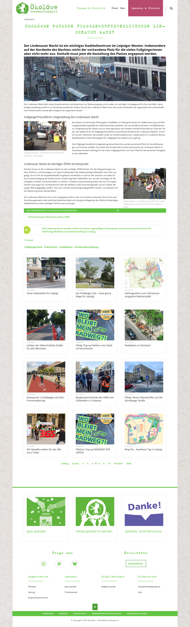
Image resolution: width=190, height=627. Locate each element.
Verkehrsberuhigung (86, 247)
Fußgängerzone (33, 247)
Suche (171, 6)
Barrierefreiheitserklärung (106, 613)
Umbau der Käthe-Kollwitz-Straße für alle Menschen (45, 347)
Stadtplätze (66, 247)
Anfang (65, 463)
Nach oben (95, 607)
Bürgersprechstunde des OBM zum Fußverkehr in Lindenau (95, 399)
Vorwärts (118, 463)
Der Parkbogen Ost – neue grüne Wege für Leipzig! (93, 295)
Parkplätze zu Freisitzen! (138, 345)
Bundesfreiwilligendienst (149, 586)
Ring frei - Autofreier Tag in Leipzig (143, 449)
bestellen (136, 563)
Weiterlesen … (50, 279)
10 (109, 463)
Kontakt (63, 613)
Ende (129, 463)
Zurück (29, 240)
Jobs (140, 592)
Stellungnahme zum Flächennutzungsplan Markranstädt (142, 295)
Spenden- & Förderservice (143, 531)
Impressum (48, 613)
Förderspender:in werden (94, 531)
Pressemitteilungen (137, 613)
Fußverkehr (51, 247)
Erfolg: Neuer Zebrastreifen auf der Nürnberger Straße (144, 399)
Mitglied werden (108, 586)
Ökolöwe (32, 586)
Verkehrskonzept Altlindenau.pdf (49, 217)
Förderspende (71, 592)
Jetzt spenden (36, 531)
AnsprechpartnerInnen (38, 597)
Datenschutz (80, 613)
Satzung (31, 592)
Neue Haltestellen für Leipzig (42, 293)
